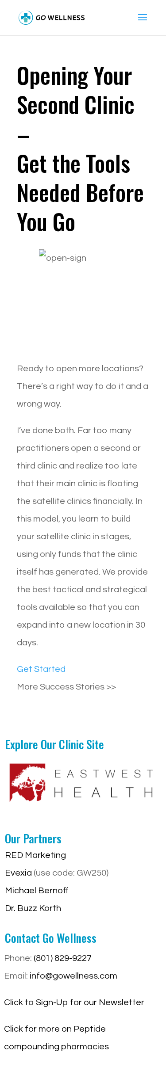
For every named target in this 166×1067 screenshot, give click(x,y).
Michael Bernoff (37, 890)
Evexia (18, 873)
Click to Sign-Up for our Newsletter (74, 1002)
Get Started (41, 669)
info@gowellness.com (73, 976)
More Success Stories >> (66, 686)
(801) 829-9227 (63, 958)
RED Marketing (35, 855)
